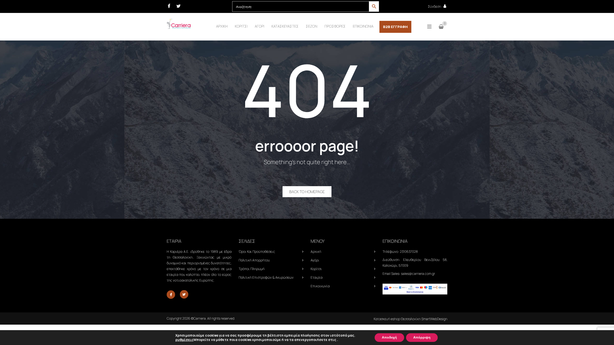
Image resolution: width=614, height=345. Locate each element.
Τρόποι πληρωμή (252, 268)
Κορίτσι (316, 268)
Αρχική (316, 251)
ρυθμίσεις (184, 340)
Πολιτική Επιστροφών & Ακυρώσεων (266, 277)
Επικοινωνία (320, 286)
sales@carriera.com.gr (418, 273)
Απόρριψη (422, 337)
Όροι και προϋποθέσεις (257, 251)
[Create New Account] (444, 6)
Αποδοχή (389, 337)
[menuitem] (222, 26)
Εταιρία (316, 277)
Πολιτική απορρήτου (254, 260)
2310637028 (409, 251)
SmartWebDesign (434, 318)
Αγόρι (315, 260)
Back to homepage (307, 191)
